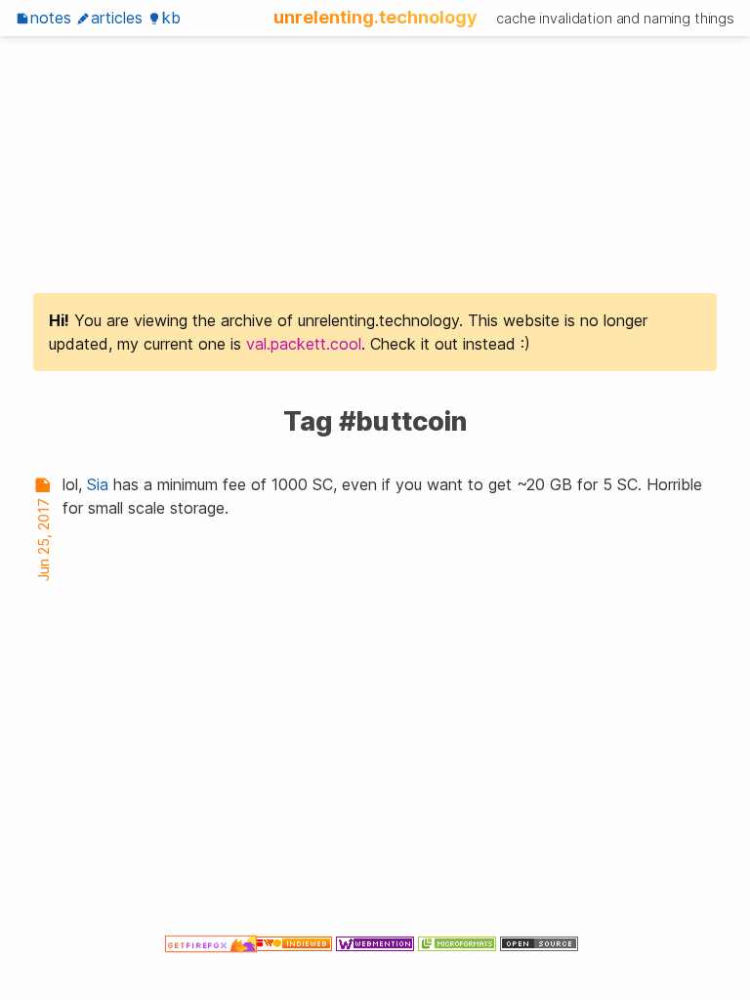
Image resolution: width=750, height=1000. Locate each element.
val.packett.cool (303, 344)
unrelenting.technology (375, 16)
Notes (50, 17)
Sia (97, 484)
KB (171, 17)
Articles (117, 17)
